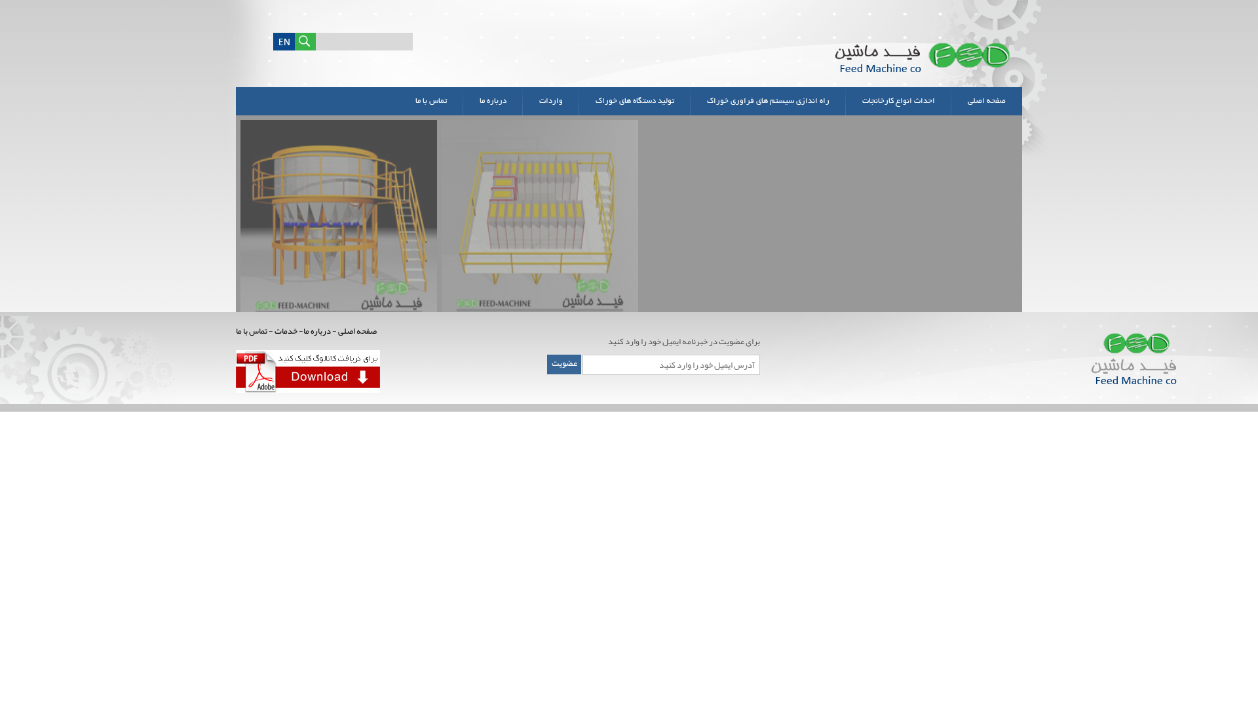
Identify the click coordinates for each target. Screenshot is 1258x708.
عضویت (564, 363)
